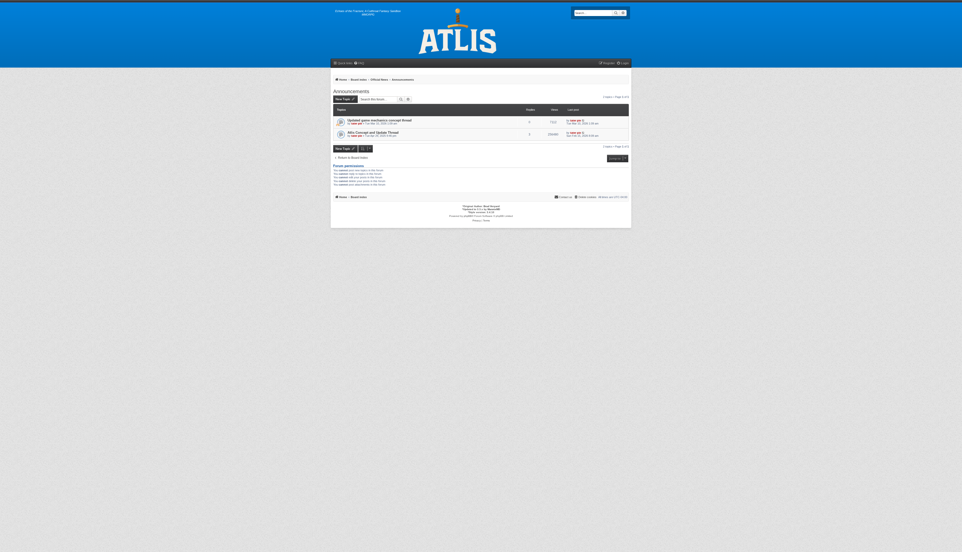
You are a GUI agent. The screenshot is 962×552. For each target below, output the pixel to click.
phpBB (468, 216)
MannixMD (494, 209)
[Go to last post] (583, 120)
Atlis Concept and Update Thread (373, 132)
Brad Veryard (492, 206)
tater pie (356, 123)
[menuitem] (359, 63)
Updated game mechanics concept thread (379, 120)
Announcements (351, 91)
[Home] (458, 30)
